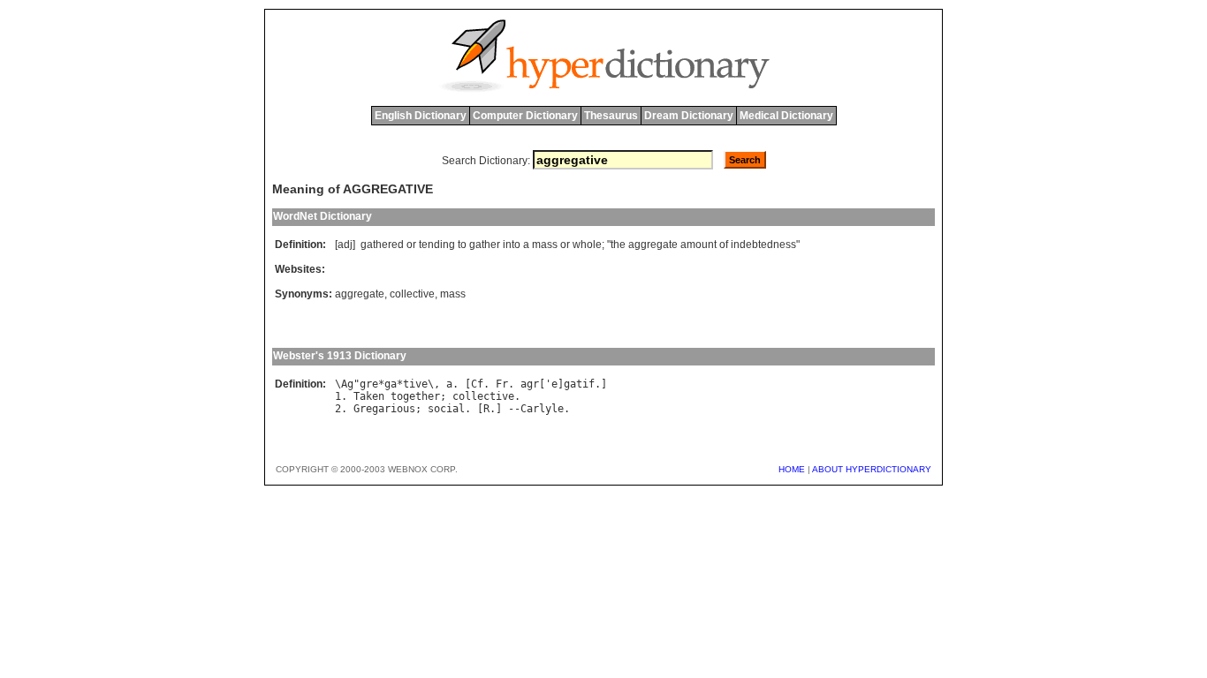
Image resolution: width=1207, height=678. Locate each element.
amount (698, 244)
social (446, 409)
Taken (368, 396)
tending (437, 244)
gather (484, 244)
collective (412, 294)
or (411, 244)
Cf (477, 384)
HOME (791, 469)
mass (545, 244)
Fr (502, 384)
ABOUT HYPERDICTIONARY (871, 469)
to (462, 244)
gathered (382, 244)
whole (587, 244)
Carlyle (542, 409)
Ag (347, 384)
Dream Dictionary (688, 115)
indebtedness (763, 244)
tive (415, 384)
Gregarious (384, 409)
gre (369, 384)
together (415, 396)
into (511, 244)
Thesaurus (611, 115)
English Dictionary (421, 115)
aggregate (653, 244)
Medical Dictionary (786, 115)
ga (390, 384)
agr (529, 384)
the (618, 244)
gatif (579, 384)
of (723, 244)
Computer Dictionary (525, 115)
